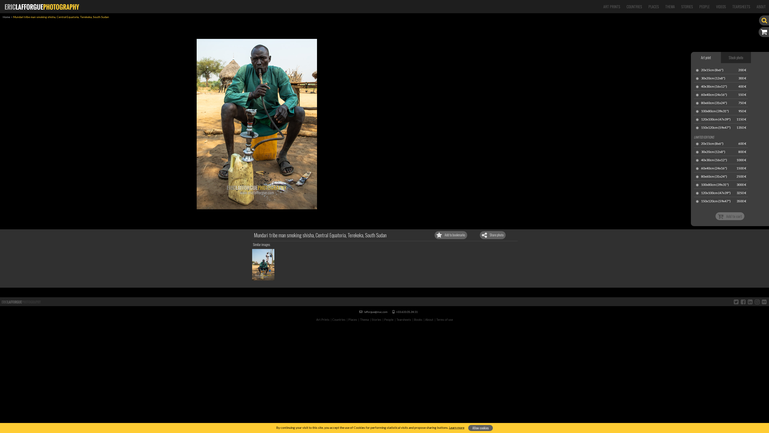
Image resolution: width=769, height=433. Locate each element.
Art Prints (611, 6)
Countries (634, 6)
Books (418, 319)
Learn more (456, 427)
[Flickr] (764, 301)
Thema (670, 6)
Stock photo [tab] (736, 57)
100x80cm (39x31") (715, 111)
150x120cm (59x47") (716, 127)
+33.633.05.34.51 (407, 312)
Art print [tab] (706, 57)
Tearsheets (741, 6)
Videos (721, 6)
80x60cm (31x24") (714, 103)
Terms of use (444, 319)
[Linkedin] (750, 301)
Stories (687, 6)
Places (653, 6)
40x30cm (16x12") (714, 86)
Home (6, 17)
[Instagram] (757, 301)
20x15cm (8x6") (712, 70)
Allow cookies (480, 428)
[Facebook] (743, 301)
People (704, 6)
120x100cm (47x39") (716, 119)
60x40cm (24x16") (714, 94)
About (761, 6)
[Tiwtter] (736, 301)
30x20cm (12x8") (713, 78)
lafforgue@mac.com (375, 312)
